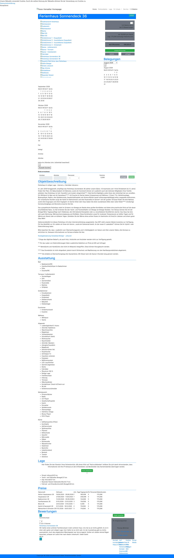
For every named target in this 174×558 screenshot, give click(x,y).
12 (49, 93)
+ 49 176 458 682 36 (127, 547)
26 (109, 82)
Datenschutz (123, 553)
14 (39, 96)
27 (111, 82)
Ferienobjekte (102, 9)
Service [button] (126, 9)
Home (95, 9)
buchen (131, 177)
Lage (110, 9)
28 (39, 101)
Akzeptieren (4, 5)
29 (41, 101)
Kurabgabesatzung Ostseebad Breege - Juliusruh (55, 236)
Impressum (123, 551)
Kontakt (122, 549)
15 (41, 96)
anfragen (123, 177)
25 (107, 82)
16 (43, 96)
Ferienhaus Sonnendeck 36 (48, 526)
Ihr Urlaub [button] (117, 9)
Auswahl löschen (44, 168)
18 (47, 96)
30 (43, 101)
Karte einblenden (87, 470)
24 (105, 82)
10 (49, 112)
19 (39, 117)
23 (117, 79)
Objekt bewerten (119, 515)
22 (41, 98)
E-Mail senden (123, 535)
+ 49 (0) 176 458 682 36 (122, 531)
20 (51, 96)
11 (43, 133)
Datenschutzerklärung (7, 3)
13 (51, 93)
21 (39, 98)
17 (45, 96)
